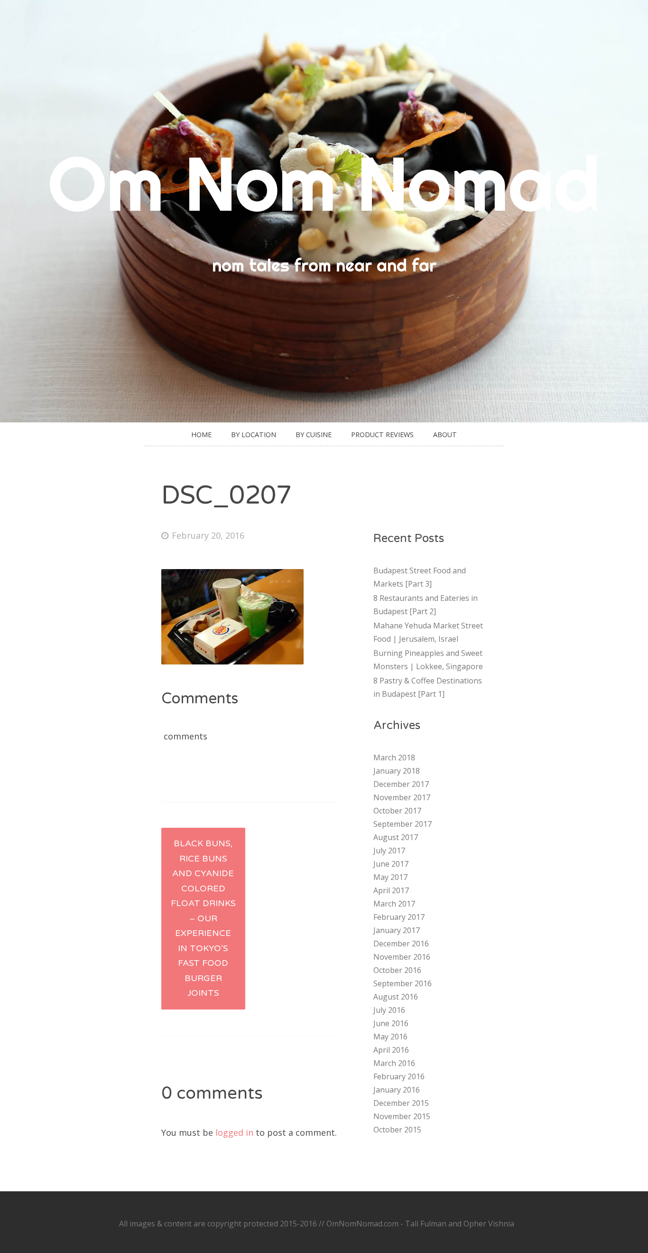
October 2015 (397, 1129)
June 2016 (390, 1023)
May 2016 (390, 1036)
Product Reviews (382, 434)
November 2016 (401, 957)
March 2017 (394, 903)
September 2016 (402, 983)
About (445, 434)
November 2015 (401, 1116)
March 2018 (394, 757)
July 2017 (389, 850)
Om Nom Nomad (324, 183)
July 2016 (389, 1010)
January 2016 (396, 1090)
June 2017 (390, 864)
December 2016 (401, 943)
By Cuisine (314, 434)
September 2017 (402, 824)
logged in (234, 1132)
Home (201, 434)
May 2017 (390, 877)
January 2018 (396, 771)
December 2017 (401, 784)
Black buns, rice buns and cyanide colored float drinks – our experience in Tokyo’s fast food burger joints (203, 918)
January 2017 (396, 930)
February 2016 (399, 1076)
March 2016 (394, 1063)
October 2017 (397, 810)
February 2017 (399, 917)
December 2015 (401, 1103)
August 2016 (395, 996)
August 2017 (395, 837)
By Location (253, 434)
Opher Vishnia (488, 1223)
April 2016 (391, 1050)
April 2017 (391, 890)
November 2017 (401, 797)
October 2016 (397, 970)
